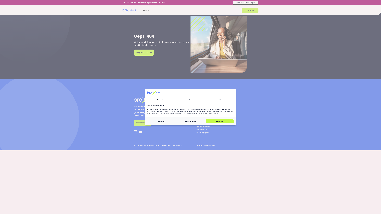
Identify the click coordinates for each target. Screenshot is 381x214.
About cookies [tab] (190, 100)
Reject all (161, 121)
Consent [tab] (160, 100)
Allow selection (190, 121)
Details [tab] (221, 100)
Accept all (219, 121)
